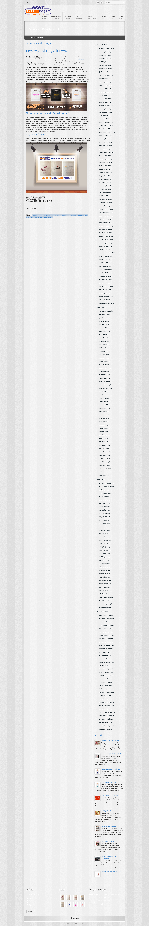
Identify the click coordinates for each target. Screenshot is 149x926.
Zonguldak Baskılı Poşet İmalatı (107, 712)
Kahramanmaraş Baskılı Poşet (107, 415)
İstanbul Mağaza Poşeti (105, 503)
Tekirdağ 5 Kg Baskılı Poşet (106, 209)
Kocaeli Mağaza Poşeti (104, 523)
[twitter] (98, 3)
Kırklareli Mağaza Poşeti (105, 550)
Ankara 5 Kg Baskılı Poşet (105, 82)
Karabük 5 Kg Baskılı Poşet (106, 296)
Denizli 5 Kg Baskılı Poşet (105, 112)
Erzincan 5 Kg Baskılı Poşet (106, 239)
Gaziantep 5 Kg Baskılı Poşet (106, 125)
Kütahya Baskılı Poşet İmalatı (106, 669)
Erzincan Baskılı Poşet (104, 374)
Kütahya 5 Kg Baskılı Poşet (106, 172)
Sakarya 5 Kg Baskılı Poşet (105, 199)
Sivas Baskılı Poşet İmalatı (105, 699)
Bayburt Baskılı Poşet (104, 462)
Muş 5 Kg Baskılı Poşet (104, 259)
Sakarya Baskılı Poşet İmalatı (106, 692)
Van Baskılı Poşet (103, 472)
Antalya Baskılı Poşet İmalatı (106, 628)
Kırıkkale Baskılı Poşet (104, 455)
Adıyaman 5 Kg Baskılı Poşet (106, 75)
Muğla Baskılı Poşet (104, 421)
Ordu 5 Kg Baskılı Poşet (105, 192)
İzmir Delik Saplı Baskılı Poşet (106, 483)
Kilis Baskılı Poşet (103, 431)
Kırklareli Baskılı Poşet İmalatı (106, 662)
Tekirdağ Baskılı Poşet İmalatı (106, 702)
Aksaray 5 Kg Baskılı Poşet (105, 229)
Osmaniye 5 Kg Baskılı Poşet (106, 303)
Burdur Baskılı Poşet (104, 354)
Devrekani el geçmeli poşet (69, 215)
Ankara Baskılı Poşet (104, 328)
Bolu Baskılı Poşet (103, 351)
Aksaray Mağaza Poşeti (105, 580)
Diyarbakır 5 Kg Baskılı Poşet (106, 48)
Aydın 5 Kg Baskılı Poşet (105, 88)
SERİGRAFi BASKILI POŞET (109, 782)
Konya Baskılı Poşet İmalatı (106, 665)
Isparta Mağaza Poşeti (104, 577)
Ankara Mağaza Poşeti (104, 513)
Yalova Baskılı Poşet (104, 438)
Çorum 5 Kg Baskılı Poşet (105, 52)
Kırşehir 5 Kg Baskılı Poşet (105, 162)
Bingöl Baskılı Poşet (104, 344)
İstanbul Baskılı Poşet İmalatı (106, 615)
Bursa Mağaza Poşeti (104, 506)
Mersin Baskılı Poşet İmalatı (106, 652)
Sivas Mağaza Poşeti (104, 590)
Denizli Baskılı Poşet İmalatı (106, 638)
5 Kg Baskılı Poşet (102, 44)
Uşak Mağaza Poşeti (104, 533)
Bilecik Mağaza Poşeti (104, 557)
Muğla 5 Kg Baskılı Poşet (105, 182)
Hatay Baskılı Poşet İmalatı (106, 648)
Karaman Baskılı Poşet (104, 458)
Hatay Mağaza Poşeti (104, 587)
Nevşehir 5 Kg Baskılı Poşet (106, 186)
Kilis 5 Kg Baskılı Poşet (104, 299)
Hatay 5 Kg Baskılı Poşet (105, 135)
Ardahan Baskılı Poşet (104, 445)
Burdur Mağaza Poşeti (104, 553)
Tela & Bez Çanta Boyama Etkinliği (111, 740)
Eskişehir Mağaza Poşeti (105, 540)
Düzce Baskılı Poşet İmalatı (106, 729)
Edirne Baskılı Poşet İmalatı (106, 642)
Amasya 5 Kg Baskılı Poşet (105, 68)
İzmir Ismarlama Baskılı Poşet (106, 486)
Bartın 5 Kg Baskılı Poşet (105, 283)
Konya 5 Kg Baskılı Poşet (105, 169)
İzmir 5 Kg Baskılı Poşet (105, 149)
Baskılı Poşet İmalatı (102, 611)
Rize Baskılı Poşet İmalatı (105, 689)
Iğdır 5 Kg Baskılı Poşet (105, 289)
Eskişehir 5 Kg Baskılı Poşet (106, 122)
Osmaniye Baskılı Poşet (105, 428)
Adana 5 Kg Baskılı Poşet (105, 78)
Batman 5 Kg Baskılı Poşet (105, 276)
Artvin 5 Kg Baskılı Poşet (105, 65)
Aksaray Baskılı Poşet (104, 465)
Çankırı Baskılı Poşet (104, 364)
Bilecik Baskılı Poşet (104, 341)
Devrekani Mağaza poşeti (53, 215)
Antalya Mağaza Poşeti (104, 517)
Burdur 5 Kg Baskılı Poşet (105, 98)
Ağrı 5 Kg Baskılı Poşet (104, 72)
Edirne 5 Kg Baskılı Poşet (105, 115)
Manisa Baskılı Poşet (104, 321)
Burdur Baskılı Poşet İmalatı (106, 622)
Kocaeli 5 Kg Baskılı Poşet (105, 165)
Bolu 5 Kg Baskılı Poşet (105, 95)
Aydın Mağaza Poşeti (104, 563)
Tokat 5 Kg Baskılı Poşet (105, 266)
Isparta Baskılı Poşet (104, 398)
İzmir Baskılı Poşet (103, 334)
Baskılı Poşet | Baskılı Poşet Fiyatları (111, 754)
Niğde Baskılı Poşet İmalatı (106, 682)
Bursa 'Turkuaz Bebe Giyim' (109, 826)
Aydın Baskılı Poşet (104, 318)
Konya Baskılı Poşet (104, 411)
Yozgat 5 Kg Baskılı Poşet (105, 222)
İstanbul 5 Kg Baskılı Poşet (105, 145)
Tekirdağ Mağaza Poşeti (105, 547)
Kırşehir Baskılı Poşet (104, 408)
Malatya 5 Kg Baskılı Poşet (105, 176)
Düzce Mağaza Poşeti (104, 600)
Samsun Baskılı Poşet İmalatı (106, 695)
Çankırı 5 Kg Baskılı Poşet (105, 109)
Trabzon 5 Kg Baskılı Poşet (106, 212)
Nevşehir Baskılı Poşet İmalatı (106, 679)
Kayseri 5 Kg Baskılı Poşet (105, 155)
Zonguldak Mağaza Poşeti (105, 604)
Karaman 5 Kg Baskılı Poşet (106, 236)
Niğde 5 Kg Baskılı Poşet (105, 189)
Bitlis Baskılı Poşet (103, 348)
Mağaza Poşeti (101, 479)
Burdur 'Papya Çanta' (107, 841)
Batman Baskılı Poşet (104, 452)
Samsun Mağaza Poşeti (105, 527)
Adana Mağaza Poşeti (104, 500)
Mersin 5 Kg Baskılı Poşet (105, 142)
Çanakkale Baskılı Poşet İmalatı (107, 635)
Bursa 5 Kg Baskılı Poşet (105, 102)
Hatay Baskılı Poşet (104, 395)
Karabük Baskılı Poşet (104, 435)
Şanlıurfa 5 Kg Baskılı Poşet (106, 216)
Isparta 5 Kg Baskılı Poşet (105, 139)
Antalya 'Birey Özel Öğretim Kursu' (111, 872)
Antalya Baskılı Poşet (104, 475)
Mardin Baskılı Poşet (104, 418)
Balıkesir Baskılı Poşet (104, 338)
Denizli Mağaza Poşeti (104, 510)
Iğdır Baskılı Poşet (103, 441)
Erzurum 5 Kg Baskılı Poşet (106, 243)
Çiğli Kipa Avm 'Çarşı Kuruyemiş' (111, 811)
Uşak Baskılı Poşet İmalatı (105, 709)
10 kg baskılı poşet (47, 217)
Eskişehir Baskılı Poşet (104, 381)
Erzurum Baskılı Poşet (104, 378)
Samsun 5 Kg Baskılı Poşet (105, 202)
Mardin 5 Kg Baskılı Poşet (105, 256)
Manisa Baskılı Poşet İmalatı (106, 672)
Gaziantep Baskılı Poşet (105, 385)
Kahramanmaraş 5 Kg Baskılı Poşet (108, 253)
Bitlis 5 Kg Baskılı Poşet (105, 55)
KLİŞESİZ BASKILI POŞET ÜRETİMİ (111, 769)
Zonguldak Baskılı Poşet (105, 468)
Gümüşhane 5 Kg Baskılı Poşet (107, 132)
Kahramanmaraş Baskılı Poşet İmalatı (108, 675)
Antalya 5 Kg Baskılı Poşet (105, 85)
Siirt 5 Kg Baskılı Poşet (104, 263)
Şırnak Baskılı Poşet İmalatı (106, 719)
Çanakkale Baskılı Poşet (105, 361)
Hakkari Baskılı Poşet (104, 391)
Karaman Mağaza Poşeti (105, 584)
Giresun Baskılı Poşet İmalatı (106, 618)
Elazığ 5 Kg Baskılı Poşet (105, 119)
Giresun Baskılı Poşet (104, 314)
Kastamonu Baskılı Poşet (105, 401)
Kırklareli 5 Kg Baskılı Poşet (106, 159)
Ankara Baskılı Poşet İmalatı (106, 632)
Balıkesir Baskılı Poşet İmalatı (106, 625)
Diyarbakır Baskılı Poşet (105, 368)
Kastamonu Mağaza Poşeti (106, 597)
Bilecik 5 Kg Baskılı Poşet (105, 62)
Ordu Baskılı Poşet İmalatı (105, 685)
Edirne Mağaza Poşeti (104, 530)
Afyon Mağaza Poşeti (104, 570)
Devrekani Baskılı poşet (38, 215)
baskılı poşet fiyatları (36, 217)
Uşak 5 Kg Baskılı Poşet (105, 219)
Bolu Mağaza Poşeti (104, 490)
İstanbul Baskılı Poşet (104, 331)
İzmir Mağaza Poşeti (104, 496)
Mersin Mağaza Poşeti (104, 520)
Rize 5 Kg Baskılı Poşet (104, 196)
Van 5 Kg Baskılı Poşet (104, 273)
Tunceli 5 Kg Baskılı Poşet (105, 269)
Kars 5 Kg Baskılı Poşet (104, 249)
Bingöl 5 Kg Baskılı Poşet (105, 58)
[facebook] (101, 3)
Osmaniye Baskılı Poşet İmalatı (107, 726)
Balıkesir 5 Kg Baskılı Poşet (106, 92)
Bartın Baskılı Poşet (104, 448)
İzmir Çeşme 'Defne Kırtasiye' (110, 795)
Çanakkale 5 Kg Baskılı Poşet (106, 105)
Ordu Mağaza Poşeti (104, 594)
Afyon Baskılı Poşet (104, 358)
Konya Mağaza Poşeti (104, 573)
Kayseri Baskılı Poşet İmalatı (106, 659)
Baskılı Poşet (100, 307)
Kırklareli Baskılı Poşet (104, 405)
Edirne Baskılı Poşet (104, 371)
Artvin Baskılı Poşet (104, 324)
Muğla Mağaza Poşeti (104, 567)
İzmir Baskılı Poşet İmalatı (105, 655)
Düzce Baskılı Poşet (104, 425)
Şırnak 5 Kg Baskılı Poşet (105, 279)
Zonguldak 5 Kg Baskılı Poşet (106, 226)
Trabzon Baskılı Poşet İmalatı (106, 705)
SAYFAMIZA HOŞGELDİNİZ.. (106, 311)
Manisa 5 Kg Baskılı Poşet (105, 179)
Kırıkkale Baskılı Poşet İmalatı (106, 715)
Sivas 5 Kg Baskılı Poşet (105, 206)
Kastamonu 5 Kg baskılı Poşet (106, 152)
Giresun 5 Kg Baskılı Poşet (105, 129)
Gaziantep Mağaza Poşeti (105, 537)
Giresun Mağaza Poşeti (105, 607)
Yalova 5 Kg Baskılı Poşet (105, 293)
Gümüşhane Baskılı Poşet (105, 388)
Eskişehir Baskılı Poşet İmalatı (106, 645)
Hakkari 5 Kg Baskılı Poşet (105, 246)
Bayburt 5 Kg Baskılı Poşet (105, 232)
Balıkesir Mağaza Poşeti (105, 493)
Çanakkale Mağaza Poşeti (105, 543)
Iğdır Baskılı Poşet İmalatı (105, 722)
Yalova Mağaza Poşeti (104, 560)
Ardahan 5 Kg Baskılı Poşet (106, 286)
